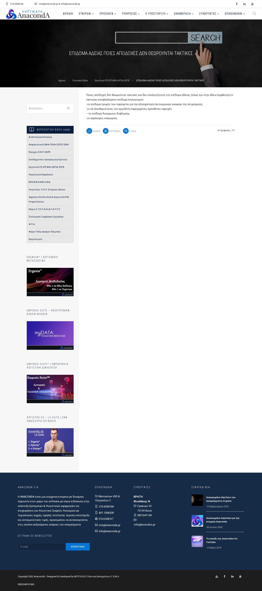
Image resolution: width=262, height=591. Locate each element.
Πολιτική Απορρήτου (98, 576)
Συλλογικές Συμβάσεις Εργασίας (46, 216)
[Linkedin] (232, 576)
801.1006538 (106, 512)
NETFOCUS (80, 576)
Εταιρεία (85, 13)
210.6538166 (106, 506)
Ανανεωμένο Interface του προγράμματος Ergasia (220, 499)
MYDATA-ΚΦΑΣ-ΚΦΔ (39, 182)
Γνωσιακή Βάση (80, 80)
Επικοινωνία (233, 13)
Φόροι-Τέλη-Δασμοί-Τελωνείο (45, 231)
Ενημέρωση (182, 13)
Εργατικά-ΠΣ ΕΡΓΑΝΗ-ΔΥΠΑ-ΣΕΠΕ (112, 80)
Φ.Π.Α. (32, 224)
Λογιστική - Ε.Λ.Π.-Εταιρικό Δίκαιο (47, 189)
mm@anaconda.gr (109, 525)
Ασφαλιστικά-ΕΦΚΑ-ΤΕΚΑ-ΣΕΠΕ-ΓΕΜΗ (49, 144)
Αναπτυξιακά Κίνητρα (40, 137)
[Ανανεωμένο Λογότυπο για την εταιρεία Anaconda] (197, 520)
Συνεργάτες (207, 13)
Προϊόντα (106, 13)
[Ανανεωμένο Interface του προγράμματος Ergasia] (197, 500)
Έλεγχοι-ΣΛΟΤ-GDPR (39, 152)
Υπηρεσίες (129, 13)
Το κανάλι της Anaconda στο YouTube (221, 540)
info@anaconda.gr (109, 531)
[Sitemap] (217, 576)
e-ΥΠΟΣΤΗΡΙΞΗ (155, 13)
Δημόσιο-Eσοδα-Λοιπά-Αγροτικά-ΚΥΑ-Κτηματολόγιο (49, 199)
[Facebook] (224, 576)
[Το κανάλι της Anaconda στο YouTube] (197, 541)
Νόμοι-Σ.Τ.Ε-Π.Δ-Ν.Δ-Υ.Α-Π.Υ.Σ (44, 209)
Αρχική (68, 13)
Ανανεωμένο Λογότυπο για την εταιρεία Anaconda (222, 520)
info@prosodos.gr (144, 524)
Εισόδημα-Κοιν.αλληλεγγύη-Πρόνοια (48, 159)
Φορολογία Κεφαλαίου (41, 174)
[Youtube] (240, 576)
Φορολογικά (35, 239)
